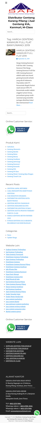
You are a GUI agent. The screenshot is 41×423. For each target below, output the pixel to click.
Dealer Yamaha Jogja (13, 294)
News (9, 235)
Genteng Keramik (13, 166)
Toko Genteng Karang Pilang (16, 284)
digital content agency (13, 311)
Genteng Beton (12, 154)
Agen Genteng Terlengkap (15, 259)
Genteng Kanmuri (13, 164)
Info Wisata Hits (11, 269)
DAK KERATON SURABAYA (16, 196)
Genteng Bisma (12, 157)
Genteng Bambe (12, 152)
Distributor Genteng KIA (14, 277)
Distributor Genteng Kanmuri (16, 272)
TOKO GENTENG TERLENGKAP (17, 348)
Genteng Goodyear (13, 159)
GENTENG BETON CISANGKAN (18, 203)
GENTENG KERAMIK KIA (15, 356)
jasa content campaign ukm (15, 309)
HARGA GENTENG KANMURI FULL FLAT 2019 (25, 53)
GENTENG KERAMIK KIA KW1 (17, 206)
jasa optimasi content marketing (17, 304)
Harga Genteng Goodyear (14, 287)
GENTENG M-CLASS (13, 361)
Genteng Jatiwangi (13, 162)
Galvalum (10, 147)
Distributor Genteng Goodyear (16, 267)
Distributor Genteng (13, 262)
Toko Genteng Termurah (14, 254)
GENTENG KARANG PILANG (16, 353)
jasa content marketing (14, 299)
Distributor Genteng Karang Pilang (18, 264)
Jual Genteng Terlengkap (14, 252)
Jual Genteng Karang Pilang (15, 282)
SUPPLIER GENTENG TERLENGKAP (18, 346)
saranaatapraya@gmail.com (21, 411)
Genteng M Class (13, 171)
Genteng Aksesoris (13, 149)
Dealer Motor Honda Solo (14, 297)
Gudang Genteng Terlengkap (16, 250)
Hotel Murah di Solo (13, 279)
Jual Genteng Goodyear (13, 289)
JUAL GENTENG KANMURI (15, 358)
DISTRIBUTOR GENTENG (15, 351)
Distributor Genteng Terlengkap (17, 257)
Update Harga (12, 238)
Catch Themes (28, 421)
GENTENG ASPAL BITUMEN (17, 188)
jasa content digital (12, 302)
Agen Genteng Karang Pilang (16, 292)
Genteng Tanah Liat (14, 176)
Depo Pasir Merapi (12, 274)
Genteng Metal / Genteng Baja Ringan (20, 174)
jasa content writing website (16, 306)
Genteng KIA (11, 169)
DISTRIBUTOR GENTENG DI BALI (19, 208)
